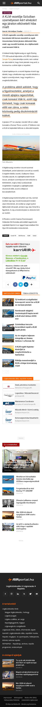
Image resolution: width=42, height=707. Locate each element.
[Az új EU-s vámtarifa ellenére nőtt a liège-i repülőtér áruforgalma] (8, 527)
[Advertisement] (21, 556)
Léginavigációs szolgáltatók (15, 626)
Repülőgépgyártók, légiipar (15, 623)
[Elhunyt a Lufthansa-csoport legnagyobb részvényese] (8, 503)
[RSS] (24, 594)
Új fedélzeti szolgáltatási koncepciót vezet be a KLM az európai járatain (27, 302)
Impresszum (8, 698)
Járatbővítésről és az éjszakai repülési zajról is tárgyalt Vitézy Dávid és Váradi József (18, 464)
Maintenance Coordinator (24, 401)
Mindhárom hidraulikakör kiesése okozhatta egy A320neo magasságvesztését (27, 479)
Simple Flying (7, 59)
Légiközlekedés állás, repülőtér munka (18, 379)
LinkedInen (10, 261)
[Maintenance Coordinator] (9, 404)
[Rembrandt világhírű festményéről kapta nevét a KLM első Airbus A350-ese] (8, 313)
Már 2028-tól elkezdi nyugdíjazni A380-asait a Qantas (25, 514)
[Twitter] (30, 594)
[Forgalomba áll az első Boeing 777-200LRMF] (8, 491)
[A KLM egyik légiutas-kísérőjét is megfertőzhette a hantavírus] (8, 349)
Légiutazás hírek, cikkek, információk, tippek (18, 630)
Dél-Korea (22, 235)
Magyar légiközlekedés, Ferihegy (17, 612)
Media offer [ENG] (31, 698)
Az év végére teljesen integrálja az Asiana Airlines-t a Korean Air (25, 338)
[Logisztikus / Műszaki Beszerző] (9, 395)
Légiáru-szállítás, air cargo (14, 619)
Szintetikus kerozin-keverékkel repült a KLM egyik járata (26, 327)
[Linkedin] (18, 594)
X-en (23, 261)
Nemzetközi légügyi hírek (7, 351)
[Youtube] (36, 594)
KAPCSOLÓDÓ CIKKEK (12, 293)
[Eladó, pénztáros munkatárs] (9, 387)
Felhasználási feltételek (11, 700)
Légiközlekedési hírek (10, 609)
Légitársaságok (14, 9)
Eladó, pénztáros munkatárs (25, 385)
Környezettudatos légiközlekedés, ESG (8, 329)
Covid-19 (13, 235)
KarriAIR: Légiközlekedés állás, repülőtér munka (20, 633)
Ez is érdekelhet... (11, 445)
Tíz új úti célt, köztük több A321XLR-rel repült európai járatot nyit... (26, 662)
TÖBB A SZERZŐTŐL (30, 293)
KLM (29, 235)
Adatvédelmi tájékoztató (30, 700)
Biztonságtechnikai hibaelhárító (26, 418)
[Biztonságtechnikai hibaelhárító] (9, 420)
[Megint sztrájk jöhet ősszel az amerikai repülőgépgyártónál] (8, 675)
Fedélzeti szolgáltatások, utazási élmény (7, 304)
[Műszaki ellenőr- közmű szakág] (9, 412)
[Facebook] (5, 594)
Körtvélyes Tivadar (15, 31)
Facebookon (20, 258)
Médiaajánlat (18, 698)
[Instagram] (11, 594)
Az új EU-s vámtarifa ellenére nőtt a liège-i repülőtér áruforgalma (27, 526)
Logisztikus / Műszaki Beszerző (26, 393)
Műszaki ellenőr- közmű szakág (26, 410)
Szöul (34, 235)
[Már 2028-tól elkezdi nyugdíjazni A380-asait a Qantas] (8, 515)
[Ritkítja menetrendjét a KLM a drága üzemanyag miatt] (8, 363)
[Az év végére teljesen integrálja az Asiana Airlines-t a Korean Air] (8, 338)
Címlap (4, 9)
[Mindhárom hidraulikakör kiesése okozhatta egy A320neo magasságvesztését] (8, 480)
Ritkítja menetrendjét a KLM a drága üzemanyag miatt (26, 363)
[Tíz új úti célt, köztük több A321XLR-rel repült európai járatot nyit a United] (8, 663)
